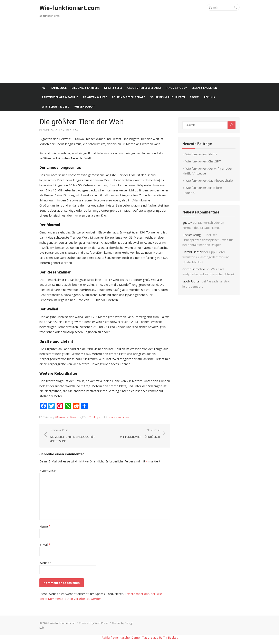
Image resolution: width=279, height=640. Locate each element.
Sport (194, 97)
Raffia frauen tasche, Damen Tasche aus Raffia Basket (140, 637)
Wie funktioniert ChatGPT (203, 161)
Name (44, 526)
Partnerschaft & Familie (60, 97)
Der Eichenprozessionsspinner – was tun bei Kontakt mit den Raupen (207, 240)
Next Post (140, 433)
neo (68, 130)
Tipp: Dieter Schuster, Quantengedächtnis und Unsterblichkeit (206, 257)
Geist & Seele (113, 88)
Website (45, 563)
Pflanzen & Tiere (95, 97)
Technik (209, 97)
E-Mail (44, 544)
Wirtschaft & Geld (55, 106)
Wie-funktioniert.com (69, 7)
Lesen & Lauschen (204, 88)
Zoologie (94, 417)
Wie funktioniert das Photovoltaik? (209, 180)
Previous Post (72, 435)
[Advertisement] (139, 52)
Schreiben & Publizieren (167, 97)
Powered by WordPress (93, 623)
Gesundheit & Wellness (144, 88)
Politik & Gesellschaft (128, 97)
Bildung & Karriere (85, 88)
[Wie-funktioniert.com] (43, 87)
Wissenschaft (84, 106)
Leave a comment (118, 417)
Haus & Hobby (176, 88)
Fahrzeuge (59, 88)
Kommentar (47, 470)
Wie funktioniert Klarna (201, 154)
